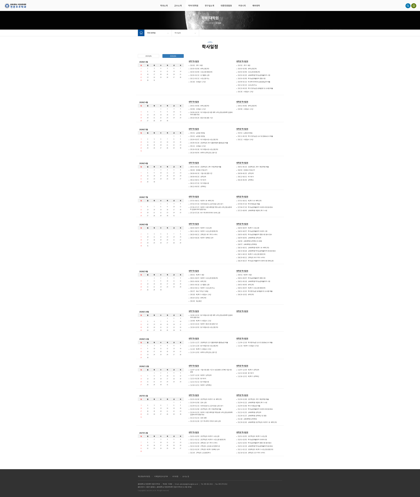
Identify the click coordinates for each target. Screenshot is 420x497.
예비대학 (256, 5)
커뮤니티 (242, 5)
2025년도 (148, 56)
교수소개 (178, 5)
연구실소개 (209, 5)
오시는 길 (185, 476)
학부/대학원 (193, 5)
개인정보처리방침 (144, 476)
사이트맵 (175, 476)
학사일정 (178, 33)
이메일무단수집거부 (161, 476)
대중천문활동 (226, 5)
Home (15, 5)
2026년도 (173, 56)
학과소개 (164, 5)
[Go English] (414, 5)
